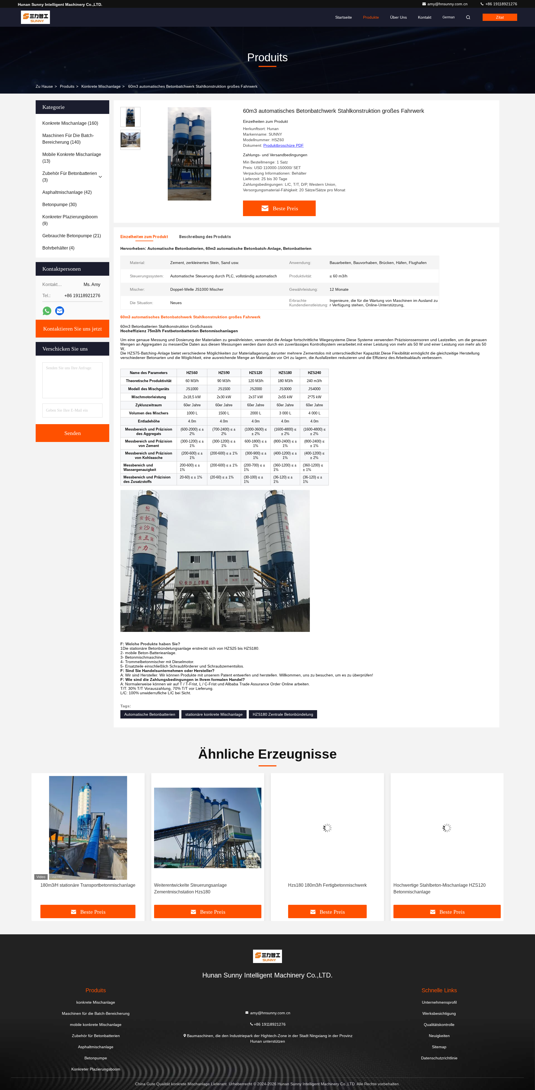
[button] (41, 841)
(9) (70, 220)
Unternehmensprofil (439, 1002)
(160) (70, 123)
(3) (69, 176)
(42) (67, 192)
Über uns (398, 17)
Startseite (343, 17)
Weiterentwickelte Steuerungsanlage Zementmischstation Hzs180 (70, 888)
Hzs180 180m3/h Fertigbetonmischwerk (207, 885)
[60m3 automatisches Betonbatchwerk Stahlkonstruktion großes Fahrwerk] (189, 154)
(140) (68, 139)
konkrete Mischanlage (101, 86)
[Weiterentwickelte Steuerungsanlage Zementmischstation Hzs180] (88, 828)
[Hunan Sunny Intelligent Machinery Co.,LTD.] (35, 17)
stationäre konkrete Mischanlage (214, 714)
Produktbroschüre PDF (283, 145)
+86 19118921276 (500, 4)
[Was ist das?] (47, 311)
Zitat (500, 17)
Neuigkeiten (439, 1035)
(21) (71, 235)
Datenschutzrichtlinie (439, 1058)
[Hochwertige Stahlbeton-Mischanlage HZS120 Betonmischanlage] (327, 828)
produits (67, 86)
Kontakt (424, 17)
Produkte (371, 17)
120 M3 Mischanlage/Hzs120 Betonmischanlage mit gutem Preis (444, 888)
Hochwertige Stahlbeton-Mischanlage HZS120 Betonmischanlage (320, 888)
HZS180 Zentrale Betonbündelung (283, 714)
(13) (71, 157)
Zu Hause (44, 86)
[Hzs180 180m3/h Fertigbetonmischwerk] (208, 828)
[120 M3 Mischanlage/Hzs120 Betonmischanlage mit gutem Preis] (447, 828)
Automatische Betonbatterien (149, 714)
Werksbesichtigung (439, 1013)
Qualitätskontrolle (439, 1024)
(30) (59, 204)
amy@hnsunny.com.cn (448, 4)
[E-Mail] (59, 310)
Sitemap (439, 1047)
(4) (58, 248)
